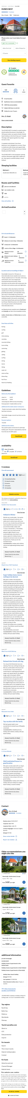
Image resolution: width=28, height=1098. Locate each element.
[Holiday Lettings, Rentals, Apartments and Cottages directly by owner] (2, 2)
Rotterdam (18, 315)
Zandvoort (23, 309)
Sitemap (4, 1020)
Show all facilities (6, 201)
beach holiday (15, 974)
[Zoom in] (24, 211)
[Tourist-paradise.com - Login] (19, 2)
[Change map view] (3, 212)
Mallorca (4, 1014)
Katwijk (6, 311)
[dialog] (14, 1084)
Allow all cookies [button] (14, 1091)
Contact (4, 1055)
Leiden (3, 315)
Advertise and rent (7, 1063)
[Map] (14, 220)
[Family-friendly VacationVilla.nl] (14, 864)
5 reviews (11, 12)
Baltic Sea (5, 1011)
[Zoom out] (24, 214)
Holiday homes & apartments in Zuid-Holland (14, 967)
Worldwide (5, 1017)
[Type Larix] (14, 895)
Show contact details (7, 120)
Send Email (18, 436)
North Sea (5, 1008)
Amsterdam (9, 315)
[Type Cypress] (14, 926)
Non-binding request (14, 60)
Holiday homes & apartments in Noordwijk (13, 970)
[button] (22, 2)
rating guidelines (14, 499)
